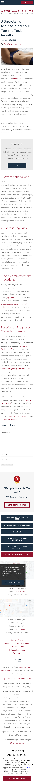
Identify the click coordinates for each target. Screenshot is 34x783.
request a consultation (16, 416)
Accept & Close (12, 583)
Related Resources (17, 650)
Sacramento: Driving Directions (17, 539)
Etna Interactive (17, 743)
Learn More (6, 575)
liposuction (12, 297)
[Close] (32, 764)
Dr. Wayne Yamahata (13, 44)
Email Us (17, 532)
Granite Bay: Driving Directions (17, 547)
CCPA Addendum (17, 647)
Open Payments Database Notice (17, 678)
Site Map (17, 653)
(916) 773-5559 (20, 629)
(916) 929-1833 (20, 591)
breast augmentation (10, 304)
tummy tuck (17, 78)
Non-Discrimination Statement (17, 643)
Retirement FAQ (17, 778)
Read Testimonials (17, 505)
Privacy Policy (17, 640)
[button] (3, 2)
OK (17, 166)
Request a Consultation (17, 555)
